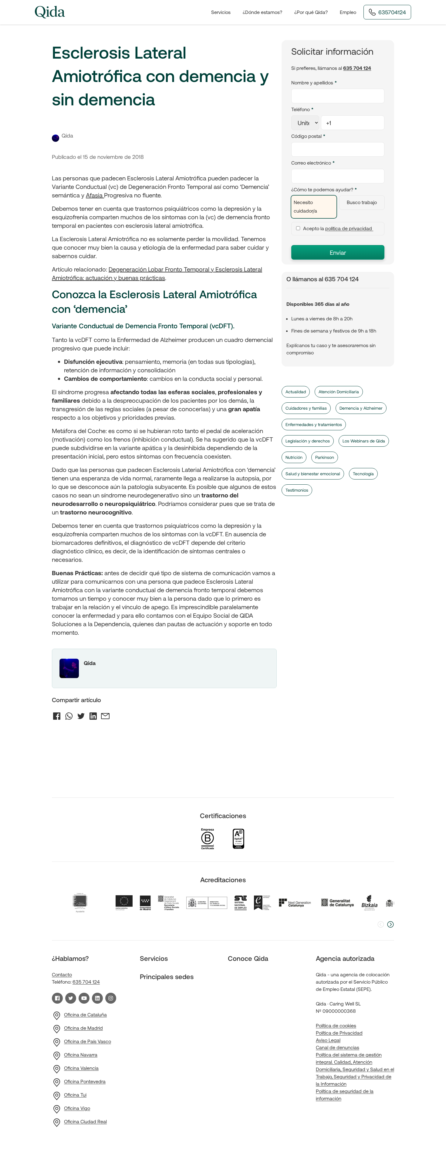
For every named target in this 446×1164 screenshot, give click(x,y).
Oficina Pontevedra (85, 1081)
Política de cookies (336, 1025)
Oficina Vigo (77, 1108)
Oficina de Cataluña (85, 1014)
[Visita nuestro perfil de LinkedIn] (97, 998)
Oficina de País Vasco (87, 1041)
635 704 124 (357, 68)
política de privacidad (349, 228)
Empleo (348, 12)
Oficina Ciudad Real (85, 1121)
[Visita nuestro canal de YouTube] (84, 998)
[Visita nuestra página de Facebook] (57, 998)
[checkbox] (337, 207)
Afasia (95, 195)
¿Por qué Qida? (311, 12)
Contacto (62, 974)
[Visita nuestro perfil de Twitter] (70, 998)
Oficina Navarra (80, 1054)
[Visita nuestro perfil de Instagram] (110, 998)
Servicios (221, 12)
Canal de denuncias (337, 1047)
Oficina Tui (75, 1094)
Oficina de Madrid (83, 1028)
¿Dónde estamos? (262, 12)
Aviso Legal (328, 1040)
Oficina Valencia (81, 1068)
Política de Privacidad (339, 1033)
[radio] (313, 207)
